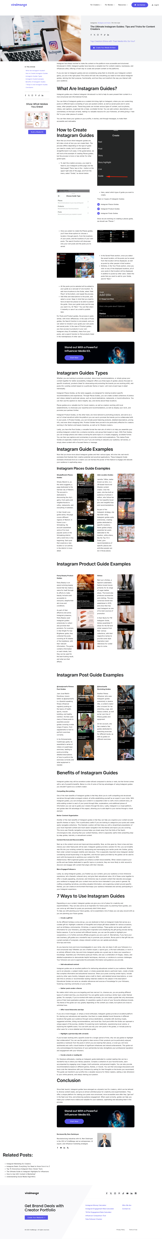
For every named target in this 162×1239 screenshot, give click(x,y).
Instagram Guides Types (34, 76)
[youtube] (61, 1147)
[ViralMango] (18, 4)
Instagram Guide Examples (35, 79)
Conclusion (29, 87)
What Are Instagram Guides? (35, 71)
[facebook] (91, 35)
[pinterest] (101, 35)
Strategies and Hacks (104, 23)
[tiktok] (104, 35)
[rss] (68, 1147)
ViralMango (71, 1141)
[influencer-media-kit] (37, 112)
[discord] (135, 1193)
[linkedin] (108, 35)
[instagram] (98, 35)
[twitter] (94, 35)
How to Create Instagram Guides (37, 73)
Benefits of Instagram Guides (35, 82)
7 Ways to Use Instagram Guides (37, 85)
